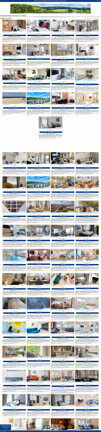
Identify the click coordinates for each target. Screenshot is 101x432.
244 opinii (19, 411)
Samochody (17, 15)
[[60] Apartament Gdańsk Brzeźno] (62, 400)
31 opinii (70, 109)
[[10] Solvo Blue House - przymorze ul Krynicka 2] (38, 74)
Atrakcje (21, 15)
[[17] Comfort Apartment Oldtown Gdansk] (50, 122)
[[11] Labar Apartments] (62, 74)
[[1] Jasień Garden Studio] (14, 25)
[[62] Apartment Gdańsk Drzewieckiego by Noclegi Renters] (14, 424)
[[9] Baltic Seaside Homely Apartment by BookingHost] (14, 74)
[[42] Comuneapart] (14, 303)
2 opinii (67, 169)
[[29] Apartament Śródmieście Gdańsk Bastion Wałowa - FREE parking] (87, 206)
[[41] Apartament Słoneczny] (87, 279)
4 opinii (68, 266)
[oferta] (19, 30)
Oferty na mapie (6, 15)
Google (1, 425)
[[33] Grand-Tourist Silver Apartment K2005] (87, 231)
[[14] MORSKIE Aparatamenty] (38, 98)
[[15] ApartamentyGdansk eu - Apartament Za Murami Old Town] (62, 98)
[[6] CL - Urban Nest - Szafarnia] (38, 50)
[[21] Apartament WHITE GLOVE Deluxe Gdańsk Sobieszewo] (87, 158)
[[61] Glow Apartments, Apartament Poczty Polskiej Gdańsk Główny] (87, 400)
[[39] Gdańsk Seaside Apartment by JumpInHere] (38, 279)
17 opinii (55, 133)
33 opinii (94, 169)
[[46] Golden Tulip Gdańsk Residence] (14, 327)
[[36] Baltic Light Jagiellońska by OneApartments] (62, 255)
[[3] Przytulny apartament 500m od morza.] (62, 25)
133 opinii (22, 266)
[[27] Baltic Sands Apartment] (38, 206)
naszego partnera (12, 41)
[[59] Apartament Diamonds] (38, 400)
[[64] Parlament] (62, 424)
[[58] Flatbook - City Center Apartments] (14, 400)
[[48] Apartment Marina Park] (62, 327)
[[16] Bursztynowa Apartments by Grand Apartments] (87, 98)
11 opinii (94, 314)
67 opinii (93, 109)
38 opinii (95, 411)
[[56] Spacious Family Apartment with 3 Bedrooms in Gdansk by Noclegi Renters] (62, 376)
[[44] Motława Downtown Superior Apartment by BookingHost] (62, 303)
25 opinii (44, 85)
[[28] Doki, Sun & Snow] (62, 206)
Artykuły (24, 15)
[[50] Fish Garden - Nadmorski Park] (14, 352)
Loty (13, 15)
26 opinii (67, 290)
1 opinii (40, 169)
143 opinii (65, 85)
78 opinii (90, 266)
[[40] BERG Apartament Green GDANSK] (62, 279)
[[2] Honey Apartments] (38, 25)
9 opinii (19, 193)
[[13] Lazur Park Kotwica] (14, 98)
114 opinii (17, 109)
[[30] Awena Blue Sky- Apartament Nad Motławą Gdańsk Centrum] (14, 231)
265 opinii (19, 387)
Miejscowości (10, 15)
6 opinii (70, 314)
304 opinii (94, 387)
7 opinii (42, 109)
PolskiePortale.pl (4, 431)
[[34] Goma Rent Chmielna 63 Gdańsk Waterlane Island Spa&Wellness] (14, 255)
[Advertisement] (50, 146)
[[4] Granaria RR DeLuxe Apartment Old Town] (87, 25)
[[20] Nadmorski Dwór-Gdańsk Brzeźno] (62, 158)
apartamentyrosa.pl (99, 0)
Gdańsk (24, 20)
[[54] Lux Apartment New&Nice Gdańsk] (14, 376)
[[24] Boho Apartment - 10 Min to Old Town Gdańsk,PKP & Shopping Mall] (62, 182)
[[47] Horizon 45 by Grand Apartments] (38, 327)
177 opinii (71, 193)
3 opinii (67, 411)
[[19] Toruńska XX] (38, 158)
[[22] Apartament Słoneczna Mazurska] (14, 182)
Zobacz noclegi (14, 35)
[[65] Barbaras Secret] (87, 424)
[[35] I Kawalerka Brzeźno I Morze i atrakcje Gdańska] (38, 255)
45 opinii (42, 411)
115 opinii (17, 314)
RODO (7, 428)
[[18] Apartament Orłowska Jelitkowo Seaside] (14, 158)
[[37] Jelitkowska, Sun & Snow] (87, 255)
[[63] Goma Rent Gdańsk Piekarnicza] (38, 424)
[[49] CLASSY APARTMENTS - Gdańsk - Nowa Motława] (87, 327)
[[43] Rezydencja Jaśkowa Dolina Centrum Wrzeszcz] (38, 303)
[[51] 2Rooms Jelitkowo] (38, 352)
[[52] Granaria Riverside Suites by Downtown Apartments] (62, 352)
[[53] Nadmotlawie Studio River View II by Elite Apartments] (87, 352)
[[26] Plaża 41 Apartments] (14, 206)
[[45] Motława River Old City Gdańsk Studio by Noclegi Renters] (87, 303)
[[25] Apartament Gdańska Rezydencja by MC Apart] (87, 182)
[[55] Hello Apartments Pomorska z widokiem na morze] (38, 376)
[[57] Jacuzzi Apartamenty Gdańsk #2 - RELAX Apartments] (87, 376)
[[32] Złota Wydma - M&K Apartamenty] (62, 231)
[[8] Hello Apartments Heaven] (87, 50)
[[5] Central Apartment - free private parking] (14, 50)
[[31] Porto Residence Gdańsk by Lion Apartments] (38, 231)
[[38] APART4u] (14, 279)
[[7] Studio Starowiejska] (62, 50)
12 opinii (20, 169)
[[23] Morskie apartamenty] (38, 182)
